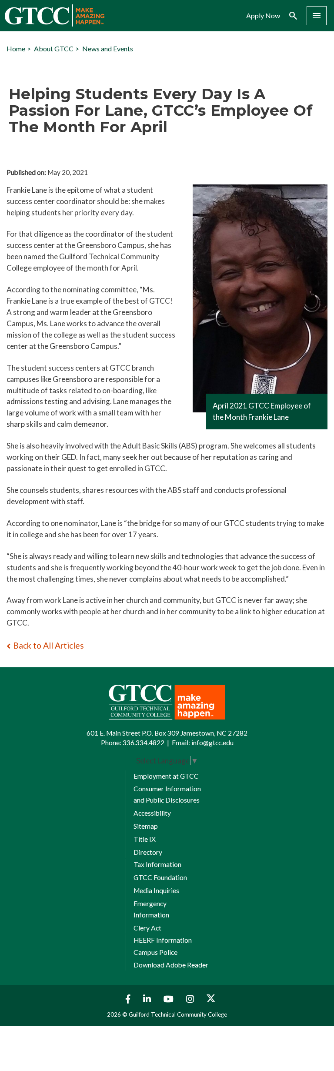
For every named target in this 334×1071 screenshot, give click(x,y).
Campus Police (155, 952)
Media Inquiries (156, 890)
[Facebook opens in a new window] (126, 999)
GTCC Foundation (160, 877)
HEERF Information (163, 940)
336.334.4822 (143, 742)
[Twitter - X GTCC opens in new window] (211, 999)
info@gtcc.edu (212, 742)
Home (16, 48)
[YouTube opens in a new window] (170, 999)
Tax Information (157, 864)
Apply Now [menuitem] (263, 15)
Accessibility (152, 813)
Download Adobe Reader (171, 965)
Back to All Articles (48, 645)
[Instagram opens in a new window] (191, 999)
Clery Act (147, 928)
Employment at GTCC (166, 776)
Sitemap (146, 826)
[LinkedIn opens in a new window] (148, 999)
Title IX (145, 839)
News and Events (107, 48)
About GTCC (53, 48)
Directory (148, 852)
